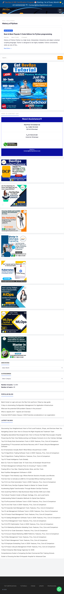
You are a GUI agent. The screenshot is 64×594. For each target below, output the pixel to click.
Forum (33, 586)
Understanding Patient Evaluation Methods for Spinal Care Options (23, 498)
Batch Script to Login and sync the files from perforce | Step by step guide (25, 402)
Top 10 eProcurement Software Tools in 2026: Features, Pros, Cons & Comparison (28, 501)
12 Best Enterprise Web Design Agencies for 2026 (17, 550)
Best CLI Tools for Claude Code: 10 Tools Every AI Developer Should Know (25, 463)
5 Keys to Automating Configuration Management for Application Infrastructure (27, 405)
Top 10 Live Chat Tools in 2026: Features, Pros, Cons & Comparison (23, 505)
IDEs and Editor (8, 30)
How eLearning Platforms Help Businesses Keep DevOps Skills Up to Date (25, 492)
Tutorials (23, 586)
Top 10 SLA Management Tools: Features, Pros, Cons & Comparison (23, 521)
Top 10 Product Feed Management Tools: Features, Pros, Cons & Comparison (26, 514)
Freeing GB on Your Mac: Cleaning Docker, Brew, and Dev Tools (22, 469)
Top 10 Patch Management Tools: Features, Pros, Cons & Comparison (24, 540)
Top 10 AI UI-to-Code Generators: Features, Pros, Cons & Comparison (24, 530)
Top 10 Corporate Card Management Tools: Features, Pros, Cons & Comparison (27, 508)
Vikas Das (6, 37)
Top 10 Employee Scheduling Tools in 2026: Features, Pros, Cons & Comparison (27, 543)
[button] (59, 589)
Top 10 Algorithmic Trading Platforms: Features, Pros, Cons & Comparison (25, 456)
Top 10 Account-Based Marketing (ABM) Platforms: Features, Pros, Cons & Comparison (30, 534)
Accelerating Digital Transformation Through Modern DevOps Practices (24, 488)
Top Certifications (10, 586)
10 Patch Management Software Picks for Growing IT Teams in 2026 (24, 466)
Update (41, 586)
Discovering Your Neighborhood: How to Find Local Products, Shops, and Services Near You (31, 428)
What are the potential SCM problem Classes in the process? (21, 408)
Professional (52, 586)
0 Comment (24, 37)
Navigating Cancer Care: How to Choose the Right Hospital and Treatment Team (27, 431)
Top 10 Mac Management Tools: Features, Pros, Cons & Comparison (23, 537)
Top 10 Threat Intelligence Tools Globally (14, 459)
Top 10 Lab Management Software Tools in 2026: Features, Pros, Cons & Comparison (29, 511)
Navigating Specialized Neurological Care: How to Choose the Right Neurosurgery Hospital (31, 435)
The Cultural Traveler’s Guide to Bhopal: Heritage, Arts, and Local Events (25, 495)
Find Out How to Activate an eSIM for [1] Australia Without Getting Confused (26, 479)
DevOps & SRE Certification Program (19, 2)
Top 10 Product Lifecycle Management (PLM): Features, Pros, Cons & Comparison (28, 547)
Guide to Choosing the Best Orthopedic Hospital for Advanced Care (23, 556)
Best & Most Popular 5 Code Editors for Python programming (28, 34)
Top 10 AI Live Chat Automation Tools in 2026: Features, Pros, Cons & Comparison (28, 482)
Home (3, 20)
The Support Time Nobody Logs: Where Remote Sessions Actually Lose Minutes (28, 475)
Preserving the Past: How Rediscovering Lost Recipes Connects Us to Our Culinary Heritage (31, 438)
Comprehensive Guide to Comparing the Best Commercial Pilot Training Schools (27, 553)
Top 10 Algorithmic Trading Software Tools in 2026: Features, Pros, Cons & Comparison (30, 453)
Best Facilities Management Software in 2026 (16, 472)
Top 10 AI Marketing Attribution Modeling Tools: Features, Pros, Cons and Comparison (29, 527)
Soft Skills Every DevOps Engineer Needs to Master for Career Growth (24, 485)
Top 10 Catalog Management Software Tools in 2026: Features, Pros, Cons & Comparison (30, 517)
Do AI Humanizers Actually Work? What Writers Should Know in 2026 (24, 450)
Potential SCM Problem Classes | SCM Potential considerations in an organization (28, 415)
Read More (7, 48)
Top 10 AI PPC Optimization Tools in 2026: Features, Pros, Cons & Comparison (27, 524)
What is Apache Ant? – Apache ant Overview (15, 412)
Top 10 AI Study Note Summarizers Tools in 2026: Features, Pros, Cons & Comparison (29, 441)
